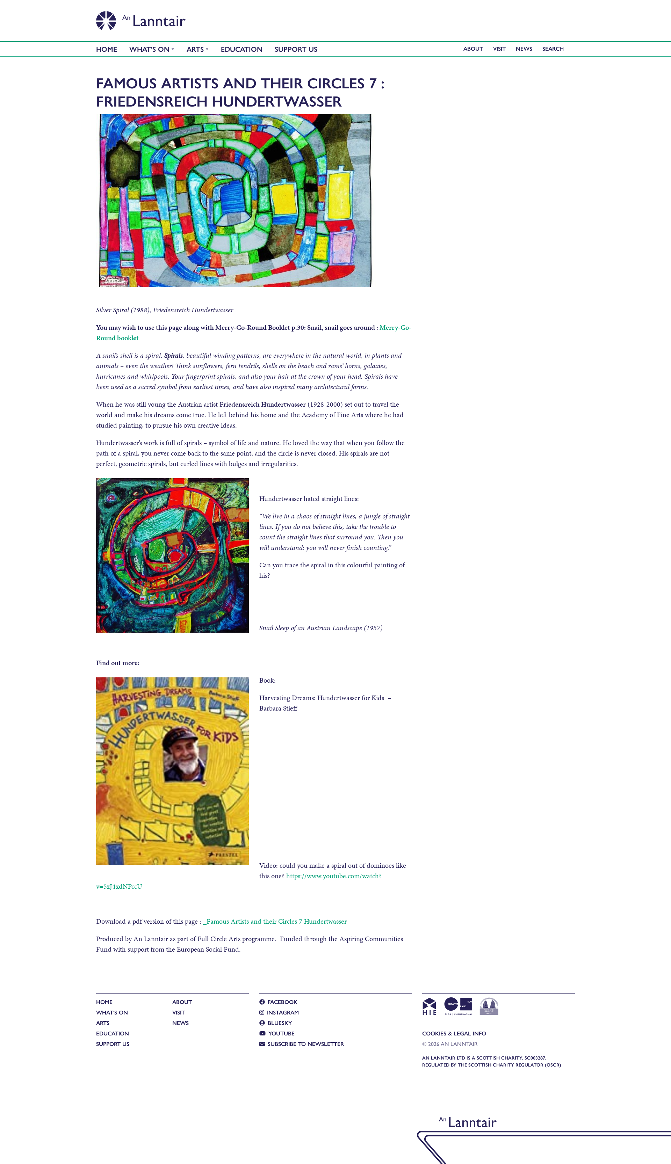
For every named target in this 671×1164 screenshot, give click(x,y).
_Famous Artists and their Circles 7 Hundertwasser (275, 921)
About (473, 48)
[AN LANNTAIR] (141, 18)
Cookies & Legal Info (454, 1033)
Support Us (296, 49)
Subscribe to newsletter (306, 1044)
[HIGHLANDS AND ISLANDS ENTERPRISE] (429, 1007)
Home (106, 49)
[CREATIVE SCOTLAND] (457, 1007)
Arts (195, 49)
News (524, 48)
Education (241, 49)
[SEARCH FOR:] (554, 48)
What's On (149, 49)
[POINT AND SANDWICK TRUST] (489, 1007)
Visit (499, 48)
